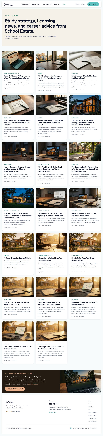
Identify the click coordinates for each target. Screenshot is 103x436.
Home (90, 404)
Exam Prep (57, 4)
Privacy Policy (92, 415)
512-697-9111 (93, 4)
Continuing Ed (47, 4)
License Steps (36, 4)
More (64, 4)
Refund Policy (92, 412)
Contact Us (52, 412)
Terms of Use (92, 418)
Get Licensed (26, 4)
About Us (91, 407)
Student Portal (80, 4)
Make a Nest (92, 421)
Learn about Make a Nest (15, 389)
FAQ (89, 409)
